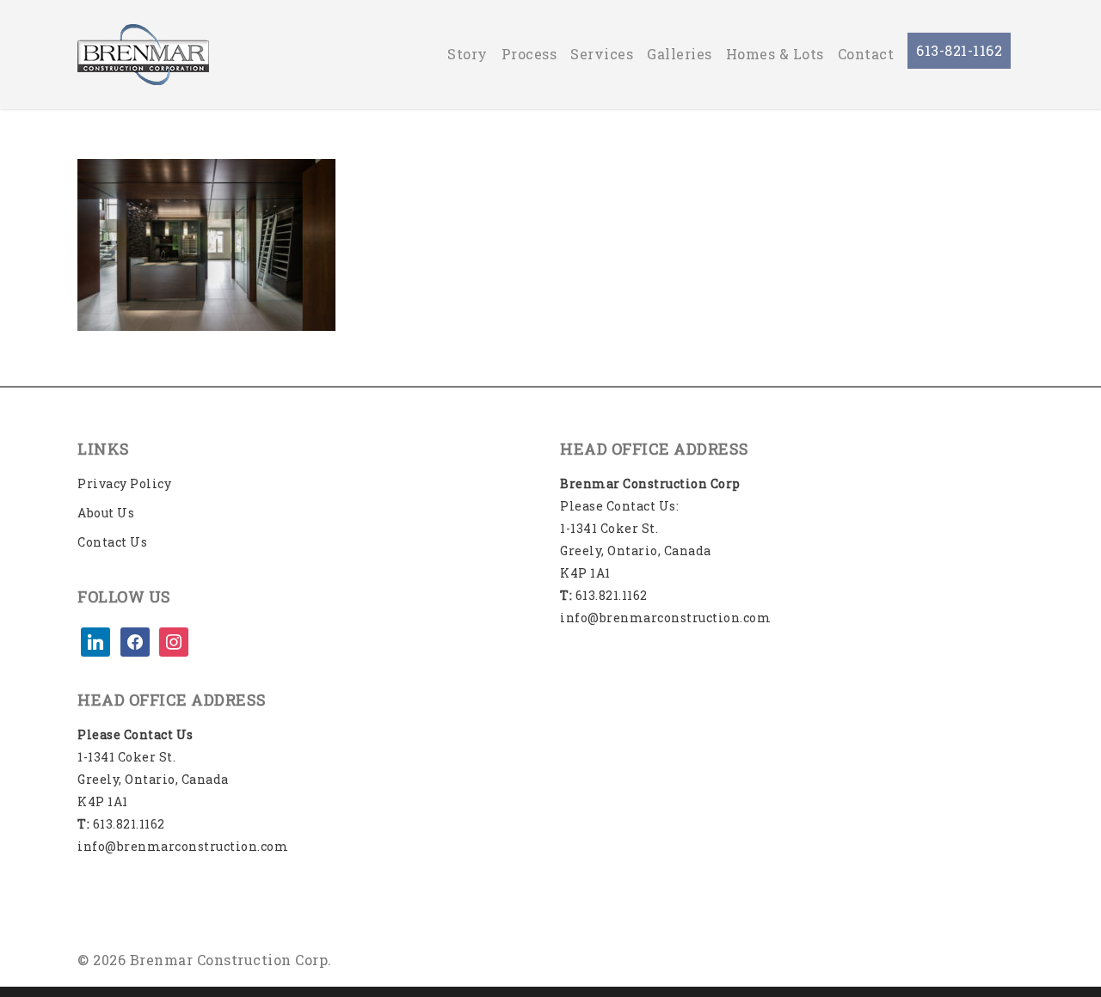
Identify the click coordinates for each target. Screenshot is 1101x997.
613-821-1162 (959, 50)
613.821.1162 (121, 824)
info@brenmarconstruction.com (182, 846)
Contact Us (112, 542)
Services (601, 54)
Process (529, 54)
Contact (866, 54)
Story (467, 54)
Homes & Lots (775, 54)
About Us (105, 513)
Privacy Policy (124, 483)
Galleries (679, 54)
